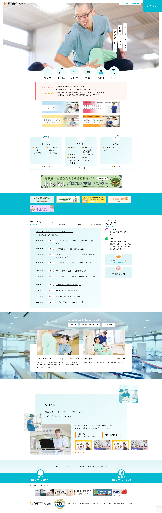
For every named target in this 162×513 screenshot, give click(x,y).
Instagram (113, 229)
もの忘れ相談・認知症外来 (88, 151)
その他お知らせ (48, 93)
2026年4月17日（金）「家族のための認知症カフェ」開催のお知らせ (75, 278)
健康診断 (86, 157)
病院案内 (87, 78)
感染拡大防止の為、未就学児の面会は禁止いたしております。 (80, 92)
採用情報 (101, 78)
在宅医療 (74, 78)
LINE (111, 238)
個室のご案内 (52, 153)
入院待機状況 (152, 6)
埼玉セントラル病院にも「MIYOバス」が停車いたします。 (54, 232)
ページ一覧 (46, 166)
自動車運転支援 (74, 160)
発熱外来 (72, 154)
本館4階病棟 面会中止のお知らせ (72, 86)
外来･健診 (61, 78)
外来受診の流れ (74, 147)
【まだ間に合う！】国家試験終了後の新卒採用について (78, 95)
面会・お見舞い (53, 147)
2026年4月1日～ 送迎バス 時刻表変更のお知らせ (72, 271)
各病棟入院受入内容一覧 (90, 325)
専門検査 (72, 157)
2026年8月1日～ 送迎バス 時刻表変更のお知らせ (77, 89)
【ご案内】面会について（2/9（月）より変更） (71, 302)
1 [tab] (78, 452)
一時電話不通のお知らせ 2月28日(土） (68, 285)
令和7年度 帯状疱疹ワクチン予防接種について (71, 296)
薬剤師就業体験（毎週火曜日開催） (47, 235)
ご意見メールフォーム (99, 503)
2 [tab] (80, 452)
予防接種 (72, 163)
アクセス (114, 78)
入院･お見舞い (47, 78)
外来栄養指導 (87, 160)
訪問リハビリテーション (112, 150)
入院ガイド (37, 153)
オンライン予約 (88, 154)
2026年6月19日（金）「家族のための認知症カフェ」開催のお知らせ (75, 264)
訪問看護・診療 (109, 147)
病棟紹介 (37, 150)
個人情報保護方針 (85, 503)
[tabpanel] (83, 445)
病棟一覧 (74, 325)
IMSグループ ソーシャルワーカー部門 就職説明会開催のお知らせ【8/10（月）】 (75, 256)
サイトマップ (72, 503)
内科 (70, 150)
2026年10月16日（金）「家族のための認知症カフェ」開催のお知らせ (75, 242)
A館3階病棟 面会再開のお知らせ (66, 290)
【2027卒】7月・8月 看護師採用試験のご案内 (70, 249)
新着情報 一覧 (97, 224)
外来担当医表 (87, 147)
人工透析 (51, 150)
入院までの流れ (39, 147)
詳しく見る (75, 358)
